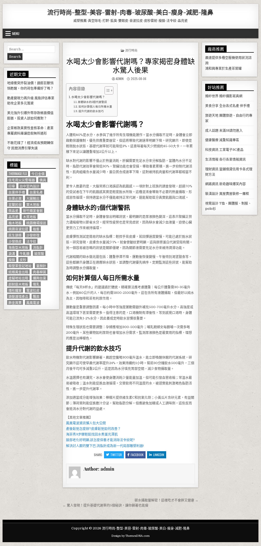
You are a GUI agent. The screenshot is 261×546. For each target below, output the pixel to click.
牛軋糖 (25, 253)
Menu (15, 33)
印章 (11, 185)
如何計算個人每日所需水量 (95, 106)
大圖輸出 (33, 198)
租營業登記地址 (20, 265)
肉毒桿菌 (39, 271)
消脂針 (38, 247)
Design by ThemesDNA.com (130, 536)
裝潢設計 (211, 193)
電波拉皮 (33, 290)
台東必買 (15, 198)
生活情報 (211, 159)
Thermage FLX (17, 173)
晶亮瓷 (13, 216)
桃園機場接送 (36, 222)
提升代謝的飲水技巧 (91, 111)
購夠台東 (39, 277)
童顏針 (41, 265)
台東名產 (36, 192)
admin (120, 78)
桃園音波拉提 (18, 228)
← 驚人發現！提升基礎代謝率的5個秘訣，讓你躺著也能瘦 (105, 505)
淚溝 (11, 253)
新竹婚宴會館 (33, 210)
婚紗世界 (211, 96)
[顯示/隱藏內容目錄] (106, 90)
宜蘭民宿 (15, 204)
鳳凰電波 (33, 302)
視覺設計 (211, 203)
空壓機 (230, 58)
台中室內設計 (30, 185)
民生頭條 (15, 235)
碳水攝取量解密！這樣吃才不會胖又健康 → (166, 500)
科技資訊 (211, 150)
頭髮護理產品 (18, 296)
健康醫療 (211, 140)
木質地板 (29, 216)
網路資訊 (211, 184)
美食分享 (211, 106)
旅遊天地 (211, 115)
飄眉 (36, 296)
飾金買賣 (15, 302)
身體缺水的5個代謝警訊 (92, 102)
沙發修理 (33, 235)
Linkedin (158, 454)
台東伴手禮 (16, 192)
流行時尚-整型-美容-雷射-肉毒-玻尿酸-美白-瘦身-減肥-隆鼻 (130, 12)
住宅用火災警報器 (21, 179)
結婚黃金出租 (18, 271)
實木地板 (33, 204)
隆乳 (36, 284)
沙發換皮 (15, 241)
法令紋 (31, 241)
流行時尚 (131, 50)
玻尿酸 (39, 253)
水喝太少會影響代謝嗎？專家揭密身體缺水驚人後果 (130, 65)
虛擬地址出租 (18, 277)
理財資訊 (211, 169)
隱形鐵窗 (15, 290)
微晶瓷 (13, 210)
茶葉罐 (237, 68)
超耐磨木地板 (18, 284)
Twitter (116, 454)
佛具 (43, 179)
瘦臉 (11, 259)
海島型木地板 (18, 247)
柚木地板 (15, 222)
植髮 (36, 228)
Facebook (137, 454)
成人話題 (211, 130)
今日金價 (38, 173)
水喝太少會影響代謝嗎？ (88, 97)
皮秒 (23, 259)
